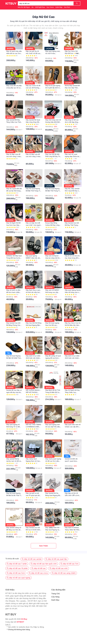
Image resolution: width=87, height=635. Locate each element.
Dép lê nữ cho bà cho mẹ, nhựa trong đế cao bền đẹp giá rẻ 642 (73, 258)
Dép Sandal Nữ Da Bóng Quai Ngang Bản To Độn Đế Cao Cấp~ (53, 495)
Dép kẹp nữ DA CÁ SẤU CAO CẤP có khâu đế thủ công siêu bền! (73, 495)
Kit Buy (24, 619)
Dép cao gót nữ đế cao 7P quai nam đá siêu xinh (33, 495)
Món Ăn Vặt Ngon (24, 7)
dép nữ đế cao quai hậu (57, 559)
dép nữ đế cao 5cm (17, 573)
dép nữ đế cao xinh (59, 568)
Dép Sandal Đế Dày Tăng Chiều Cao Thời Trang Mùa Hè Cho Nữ (14, 122)
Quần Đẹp (59, 7)
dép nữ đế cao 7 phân (18, 564)
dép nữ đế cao (40, 568)
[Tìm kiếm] (77, 3)
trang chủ (55, 593)
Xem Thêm (43, 546)
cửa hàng (55, 597)
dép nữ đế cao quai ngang (19, 578)
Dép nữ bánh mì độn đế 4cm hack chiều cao (13, 292)
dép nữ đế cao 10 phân (18, 568)
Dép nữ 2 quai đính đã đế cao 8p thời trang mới (14, 191)
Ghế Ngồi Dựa (40, 7)
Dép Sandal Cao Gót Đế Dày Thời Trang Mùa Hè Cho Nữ (72, 225)
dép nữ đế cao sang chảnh (65, 573)
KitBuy (11, 3)
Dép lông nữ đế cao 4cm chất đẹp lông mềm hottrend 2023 (72, 122)
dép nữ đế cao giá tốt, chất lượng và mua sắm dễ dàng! (54, 21)
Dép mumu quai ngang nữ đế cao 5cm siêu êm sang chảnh (53, 461)
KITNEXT (20, 622)
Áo (33, 7)
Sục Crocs (50, 7)
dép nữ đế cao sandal (32, 559)
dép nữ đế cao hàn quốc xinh (45, 564)
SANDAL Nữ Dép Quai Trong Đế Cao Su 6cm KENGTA (14, 258)
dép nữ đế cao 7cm (70, 564)
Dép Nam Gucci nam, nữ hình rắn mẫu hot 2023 (33, 292)
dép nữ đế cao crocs (39, 573)
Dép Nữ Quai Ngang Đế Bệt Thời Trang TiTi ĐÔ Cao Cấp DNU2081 (53, 191)
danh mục (55, 600)
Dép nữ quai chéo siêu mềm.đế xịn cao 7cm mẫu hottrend (14, 53)
